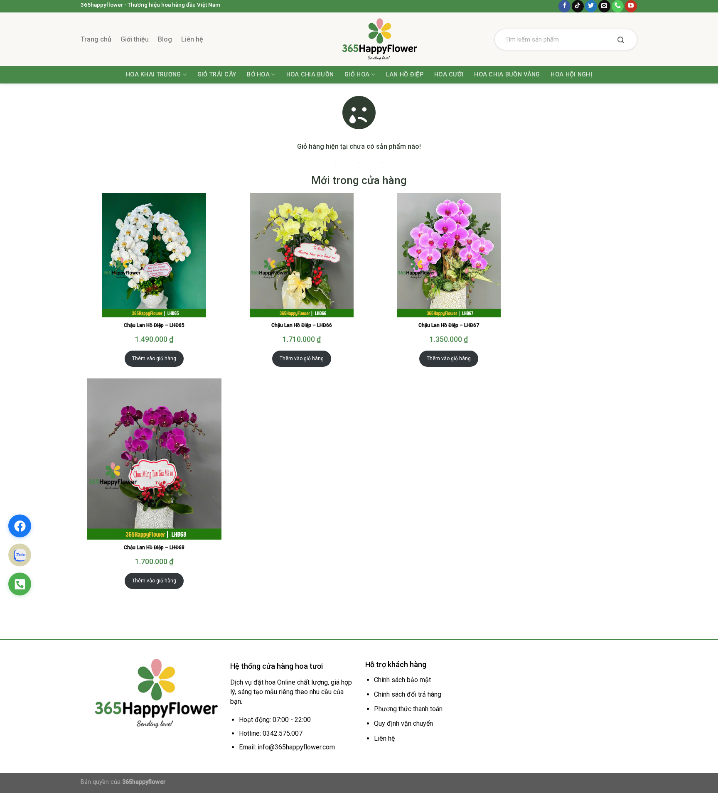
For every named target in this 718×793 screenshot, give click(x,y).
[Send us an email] (604, 6)
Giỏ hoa (356, 74)
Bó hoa (258, 74)
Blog (165, 39)
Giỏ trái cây (216, 74)
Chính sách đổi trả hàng (407, 694)
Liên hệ (192, 39)
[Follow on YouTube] (631, 6)
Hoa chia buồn (310, 74)
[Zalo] (19, 555)
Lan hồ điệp (404, 74)
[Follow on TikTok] (578, 6)
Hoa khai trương (153, 74)
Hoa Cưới (448, 74)
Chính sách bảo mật (402, 680)
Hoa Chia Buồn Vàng (507, 74)
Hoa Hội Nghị (571, 74)
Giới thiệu (134, 39)
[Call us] (618, 6)
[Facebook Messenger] (19, 526)
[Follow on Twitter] (591, 6)
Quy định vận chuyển (403, 723)
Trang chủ (96, 39)
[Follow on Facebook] (564, 6)
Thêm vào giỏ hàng (154, 358)
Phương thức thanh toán (408, 709)
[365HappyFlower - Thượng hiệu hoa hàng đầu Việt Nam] (359, 39)
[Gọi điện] (19, 584)
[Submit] (620, 40)
